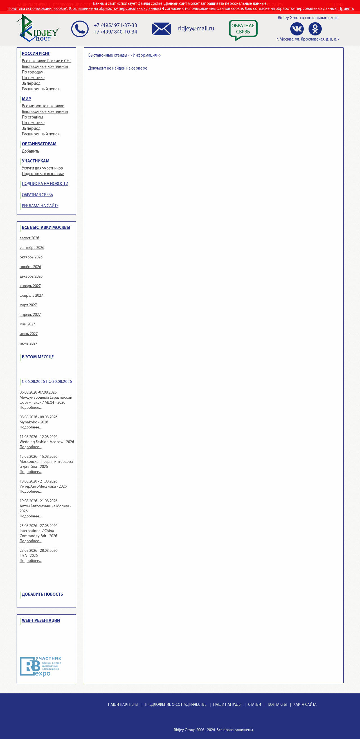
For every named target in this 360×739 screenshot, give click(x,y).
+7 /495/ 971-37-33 (115, 25)
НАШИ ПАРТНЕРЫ (123, 705)
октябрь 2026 (31, 257)
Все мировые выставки (43, 106)
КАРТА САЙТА (305, 705)
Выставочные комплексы (45, 67)
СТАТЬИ (254, 705)
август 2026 (29, 238)
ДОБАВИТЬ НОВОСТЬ (42, 595)
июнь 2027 (29, 334)
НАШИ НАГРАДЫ (227, 705)
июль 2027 (28, 343)
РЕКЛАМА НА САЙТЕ (40, 206)
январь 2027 (30, 286)
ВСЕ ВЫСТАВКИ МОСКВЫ (46, 228)
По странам (32, 117)
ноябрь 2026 (30, 267)
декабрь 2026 (31, 276)
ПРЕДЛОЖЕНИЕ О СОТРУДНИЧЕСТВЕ (175, 705)
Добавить (30, 151)
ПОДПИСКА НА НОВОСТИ (45, 184)
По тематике (33, 78)
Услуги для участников (42, 168)
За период (31, 84)
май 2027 (27, 324)
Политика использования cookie (37, 9)
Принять (346, 9)
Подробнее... (31, 408)
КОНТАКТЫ (277, 705)
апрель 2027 (30, 315)
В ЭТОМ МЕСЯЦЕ (38, 357)
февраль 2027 (31, 296)
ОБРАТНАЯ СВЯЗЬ (37, 195)
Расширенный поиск (40, 89)
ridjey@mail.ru (196, 29)
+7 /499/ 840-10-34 (115, 32)
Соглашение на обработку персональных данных (115, 9)
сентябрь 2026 (32, 248)
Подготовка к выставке (43, 174)
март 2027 (28, 305)
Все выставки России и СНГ (46, 61)
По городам (33, 72)
